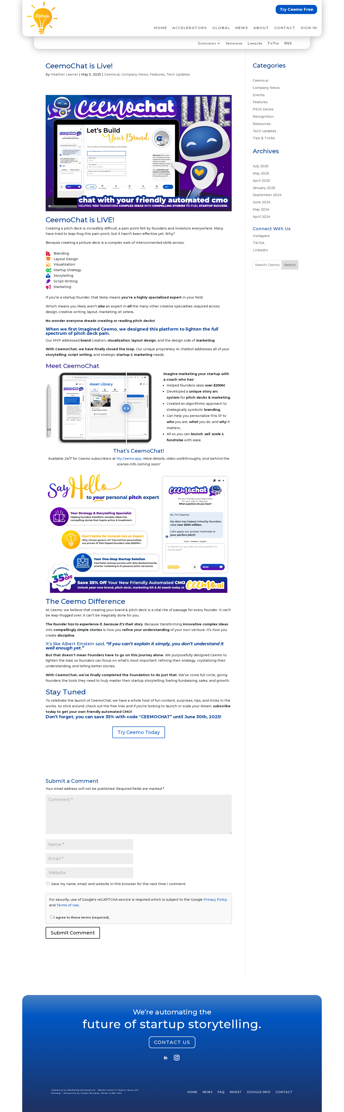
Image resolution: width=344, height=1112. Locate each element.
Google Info (259, 1092)
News (241, 28)
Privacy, (95, 1093)
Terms (105, 1093)
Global (221, 28)
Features (157, 74)
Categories (207, 43)
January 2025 (264, 188)
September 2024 (267, 195)
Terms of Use (67, 905)
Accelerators (189, 28)
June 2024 (262, 202)
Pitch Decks (263, 109)
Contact (285, 28)
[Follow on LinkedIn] (165, 1057)
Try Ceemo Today (138, 732)
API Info (117, 1093)
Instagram (234, 43)
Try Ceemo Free (296, 9)
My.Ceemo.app (129, 458)
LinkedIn (255, 43)
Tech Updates (178, 74)
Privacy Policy (215, 899)
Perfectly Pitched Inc (82, 1090)
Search (290, 265)
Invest (236, 1092)
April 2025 (261, 181)
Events (259, 95)
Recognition (263, 116)
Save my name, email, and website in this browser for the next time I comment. (118, 884)
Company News (134, 74)
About (261, 28)
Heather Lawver (64, 74)
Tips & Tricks (264, 138)
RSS (288, 43)
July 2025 (261, 166)
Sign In (309, 28)
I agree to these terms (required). (82, 917)
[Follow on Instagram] (176, 1057)
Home (160, 28)
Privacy (56, 1093)
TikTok (273, 43)
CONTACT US (172, 1042)
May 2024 (261, 209)
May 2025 (261, 173)
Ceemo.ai (112, 74)
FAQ (221, 1092)
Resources (262, 124)
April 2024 (261, 217)
